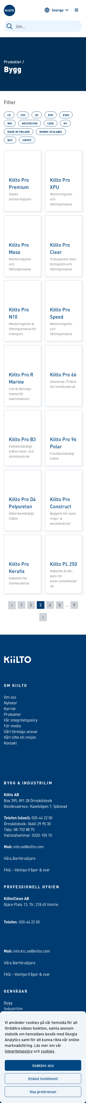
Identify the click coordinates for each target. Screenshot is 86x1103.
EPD (50, 115)
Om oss (10, 697)
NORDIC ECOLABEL (50, 132)
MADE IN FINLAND (18, 132)
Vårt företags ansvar (21, 731)
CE (9, 115)
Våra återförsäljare (19, 858)
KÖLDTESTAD (30, 123)
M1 (65, 123)
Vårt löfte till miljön (20, 737)
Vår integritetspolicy (21, 720)
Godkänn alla (43, 1065)
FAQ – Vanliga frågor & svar (27, 869)
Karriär (10, 708)
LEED (50, 123)
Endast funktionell (43, 1078)
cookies (47, 1051)
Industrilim (13, 1008)
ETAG (66, 115)
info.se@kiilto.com (28, 846)
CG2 (23, 115)
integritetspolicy (19, 1051)
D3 (36, 115)
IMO (9, 123)
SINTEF (27, 140)
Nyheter (10, 702)
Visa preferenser (43, 1091)
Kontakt (10, 742)
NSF (10, 140)
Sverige (58, 10)
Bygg (8, 1002)
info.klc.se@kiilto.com (31, 950)
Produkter (13, 61)
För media (12, 725)
